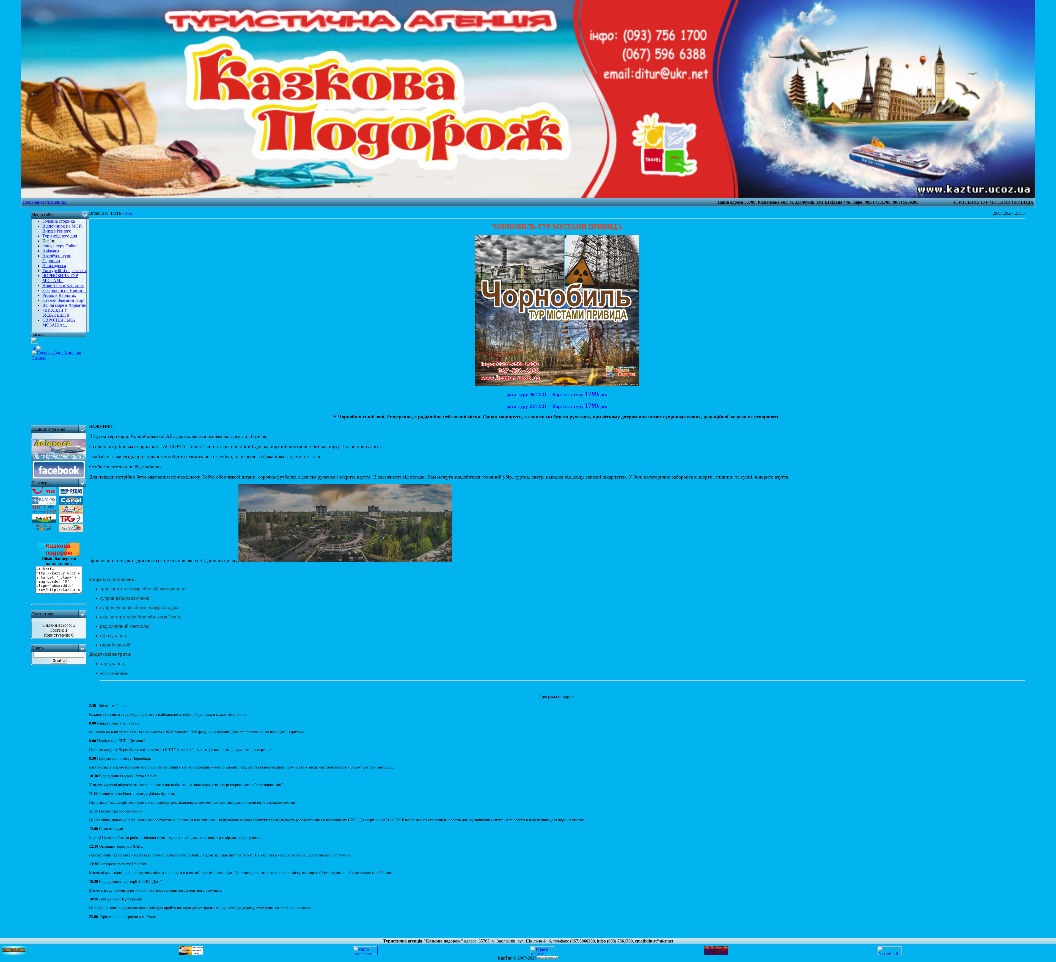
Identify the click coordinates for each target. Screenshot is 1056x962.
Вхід (62, 202)
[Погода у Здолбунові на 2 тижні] (58, 354)
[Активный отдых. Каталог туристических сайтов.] (890, 953)
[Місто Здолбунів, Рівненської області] (365, 953)
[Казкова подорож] (58, 603)
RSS (128, 213)
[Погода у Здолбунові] (34, 342)
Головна (30, 202)
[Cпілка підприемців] (14, 953)
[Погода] (36, 346)
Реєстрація (48, 202)
